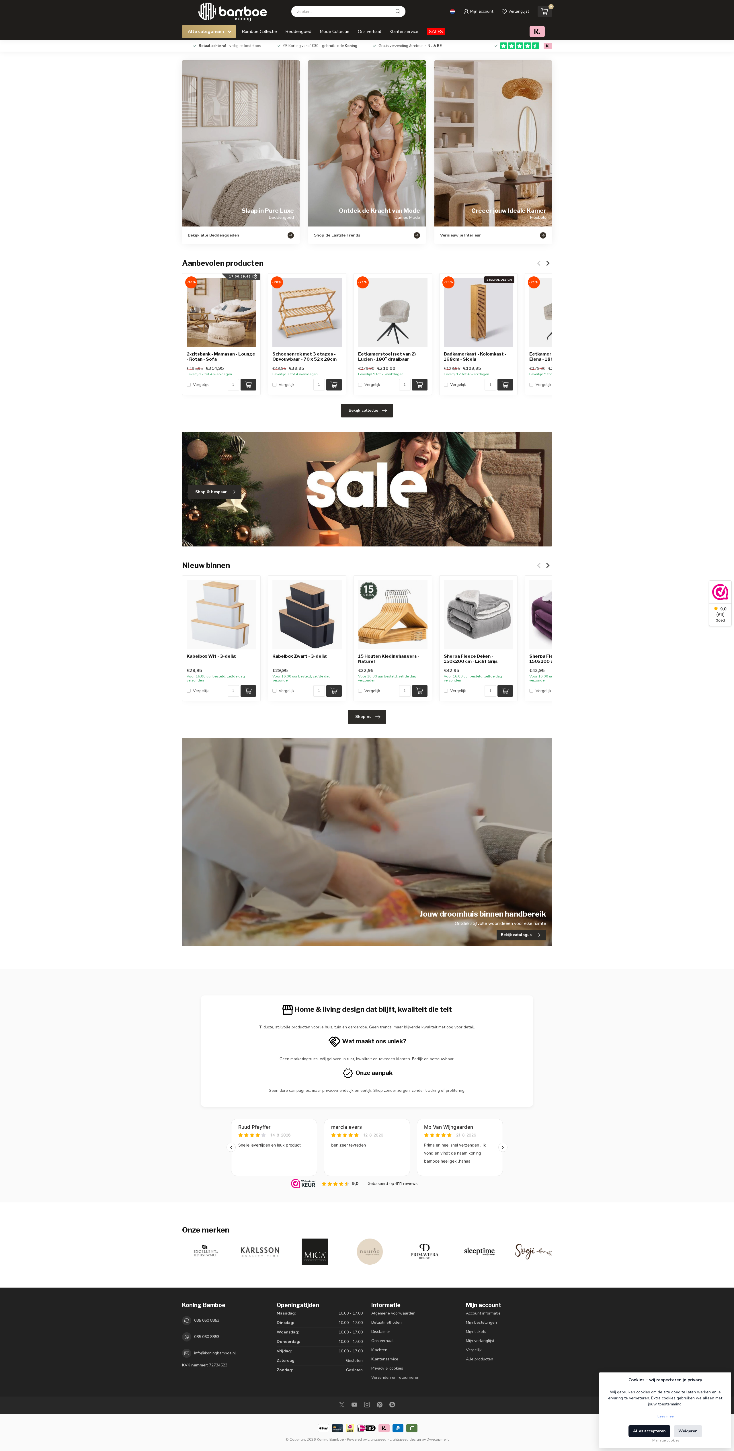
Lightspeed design (405, 1439)
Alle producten (479, 1359)
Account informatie (483, 1313)
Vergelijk (201, 384)
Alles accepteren (649, 1431)
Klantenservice (403, 31)
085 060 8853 (206, 1320)
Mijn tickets (476, 1331)
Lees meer (666, 1416)
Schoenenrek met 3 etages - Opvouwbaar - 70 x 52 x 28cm (304, 356)
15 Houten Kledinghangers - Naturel (388, 659)
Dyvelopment (438, 1439)
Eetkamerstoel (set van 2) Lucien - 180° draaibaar (387, 356)
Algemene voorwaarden (393, 1313)
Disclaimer (380, 1331)
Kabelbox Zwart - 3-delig (299, 656)
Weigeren (688, 1431)
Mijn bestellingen (481, 1322)
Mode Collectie (335, 31)
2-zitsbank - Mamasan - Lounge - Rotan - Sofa (221, 356)
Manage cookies (666, 1440)
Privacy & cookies (387, 1368)
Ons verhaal (369, 31)
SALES (436, 31)
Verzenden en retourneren (395, 1377)
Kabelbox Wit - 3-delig (211, 656)
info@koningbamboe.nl (215, 1353)
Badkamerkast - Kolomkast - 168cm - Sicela (475, 356)
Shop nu (363, 716)
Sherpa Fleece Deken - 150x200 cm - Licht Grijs (471, 659)
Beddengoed (298, 31)
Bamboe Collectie (259, 31)
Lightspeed (377, 1439)
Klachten (379, 1350)
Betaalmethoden (386, 1322)
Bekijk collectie (363, 410)
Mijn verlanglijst (480, 1340)
